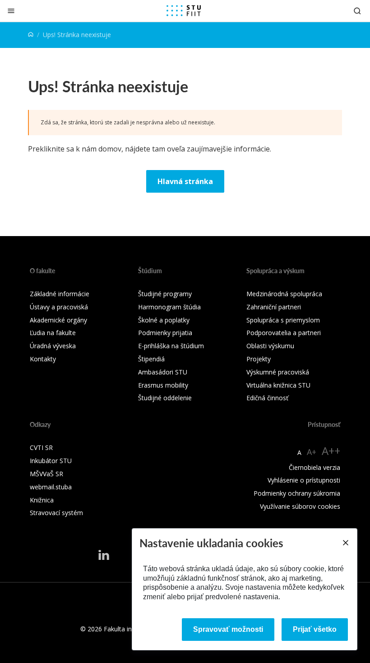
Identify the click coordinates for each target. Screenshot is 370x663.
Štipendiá (151, 359)
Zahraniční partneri (273, 307)
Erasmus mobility (163, 385)
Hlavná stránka (185, 181)
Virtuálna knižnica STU (278, 385)
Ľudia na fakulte (53, 332)
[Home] (30, 34)
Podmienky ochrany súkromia (297, 493)
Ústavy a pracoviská (59, 307)
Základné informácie (59, 293)
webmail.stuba (51, 487)
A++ (331, 450)
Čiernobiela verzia (314, 467)
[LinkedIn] (104, 554)
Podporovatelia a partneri (283, 332)
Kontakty (43, 359)
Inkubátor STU (51, 460)
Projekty (258, 359)
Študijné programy (165, 293)
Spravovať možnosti (228, 629)
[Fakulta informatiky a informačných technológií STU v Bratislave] (183, 11)
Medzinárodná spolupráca (284, 293)
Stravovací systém (56, 512)
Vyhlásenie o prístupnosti (304, 480)
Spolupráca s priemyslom (283, 320)
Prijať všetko (315, 629)
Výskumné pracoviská (277, 372)
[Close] (345, 542)
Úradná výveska (53, 345)
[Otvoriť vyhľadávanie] (357, 10)
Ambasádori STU (162, 372)
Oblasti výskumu (270, 345)
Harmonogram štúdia (169, 307)
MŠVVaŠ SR (46, 473)
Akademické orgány (58, 320)
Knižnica (42, 500)
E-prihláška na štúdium (171, 345)
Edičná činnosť (267, 397)
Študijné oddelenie (165, 397)
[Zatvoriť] (11, 10)
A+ (311, 451)
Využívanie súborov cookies (300, 506)
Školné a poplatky (164, 320)
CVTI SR (41, 447)
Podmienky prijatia (165, 332)
